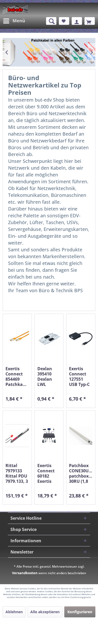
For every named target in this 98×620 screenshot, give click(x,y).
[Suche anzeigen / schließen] (51, 21)
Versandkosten (25, 573)
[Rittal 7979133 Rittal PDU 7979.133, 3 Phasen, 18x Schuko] (17, 435)
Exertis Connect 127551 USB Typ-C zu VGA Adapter (79, 376)
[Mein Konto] (77, 21)
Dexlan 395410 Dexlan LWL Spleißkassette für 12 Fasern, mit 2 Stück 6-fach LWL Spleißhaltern (49, 376)
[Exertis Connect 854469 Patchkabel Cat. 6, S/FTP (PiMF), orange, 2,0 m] (17, 339)
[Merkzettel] (64, 21)
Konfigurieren (79, 611)
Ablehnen (14, 611)
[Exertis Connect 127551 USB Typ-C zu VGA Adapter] (81, 339)
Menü (19, 21)
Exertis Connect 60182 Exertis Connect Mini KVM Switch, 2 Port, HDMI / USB (48, 473)
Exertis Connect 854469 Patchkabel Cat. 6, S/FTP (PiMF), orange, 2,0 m (17, 376)
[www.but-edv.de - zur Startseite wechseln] (15, 9)
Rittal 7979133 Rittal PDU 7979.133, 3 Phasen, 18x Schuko (16, 473)
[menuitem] (14, 21)
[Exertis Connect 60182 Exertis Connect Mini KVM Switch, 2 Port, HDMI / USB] (49, 435)
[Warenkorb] (89, 21)
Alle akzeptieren (45, 611)
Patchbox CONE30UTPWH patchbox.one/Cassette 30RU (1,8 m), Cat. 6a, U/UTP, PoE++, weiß (81, 473)
